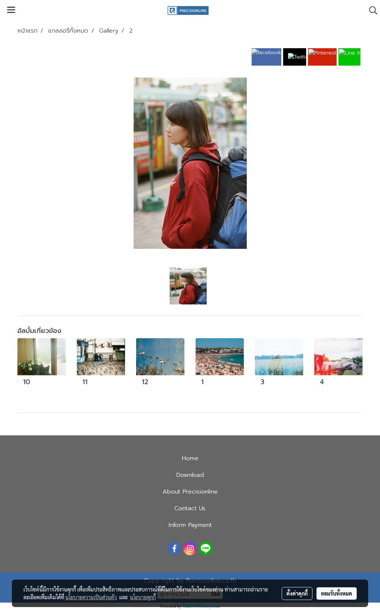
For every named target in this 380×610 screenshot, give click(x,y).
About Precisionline (190, 491)
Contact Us (190, 508)
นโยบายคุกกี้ (143, 597)
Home (190, 458)
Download (190, 475)
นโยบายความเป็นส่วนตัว (91, 597)
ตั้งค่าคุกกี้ (297, 593)
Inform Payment (190, 525)
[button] (370, 10)
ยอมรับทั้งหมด (336, 593)
